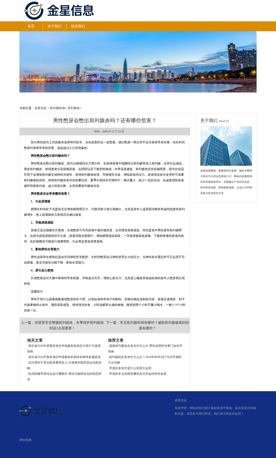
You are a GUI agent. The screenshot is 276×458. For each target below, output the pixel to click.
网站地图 (25, 440)
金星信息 (40, 108)
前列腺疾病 (57, 108)
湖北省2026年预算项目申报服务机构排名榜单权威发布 (64, 357)
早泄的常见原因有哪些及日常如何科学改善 (137, 373)
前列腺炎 (74, 108)
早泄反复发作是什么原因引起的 (130, 368)
